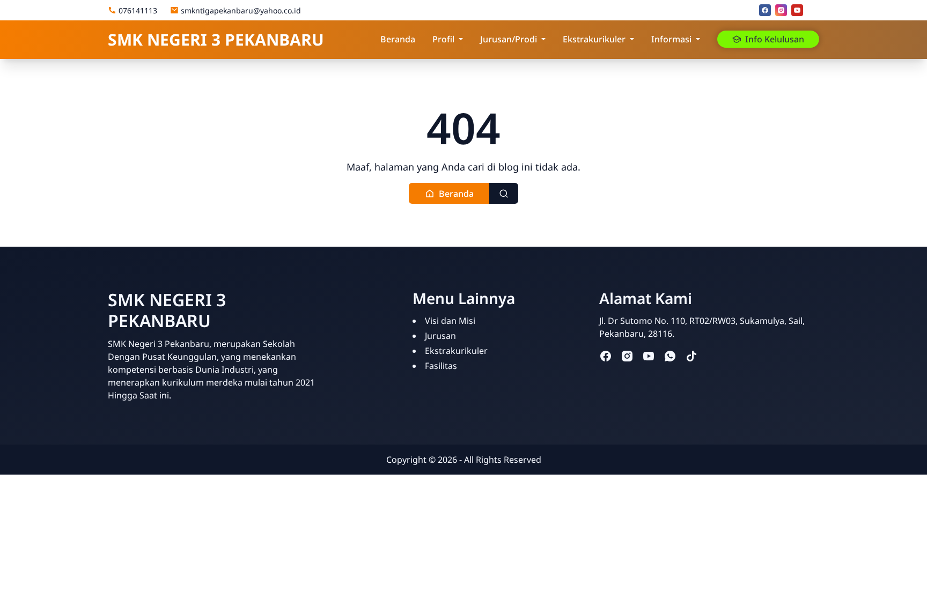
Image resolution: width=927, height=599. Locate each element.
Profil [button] (443, 39)
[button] (449, 193)
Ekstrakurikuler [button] (594, 39)
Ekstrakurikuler (456, 351)
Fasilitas (441, 366)
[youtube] (797, 10)
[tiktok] (691, 356)
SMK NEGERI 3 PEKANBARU (216, 39)
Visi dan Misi (450, 321)
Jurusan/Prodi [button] (508, 39)
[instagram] (781, 10)
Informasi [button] (671, 39)
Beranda (397, 39)
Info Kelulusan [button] (774, 39)
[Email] (813, 10)
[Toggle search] (503, 193)
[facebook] (765, 10)
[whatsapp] (670, 356)
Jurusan (440, 336)
